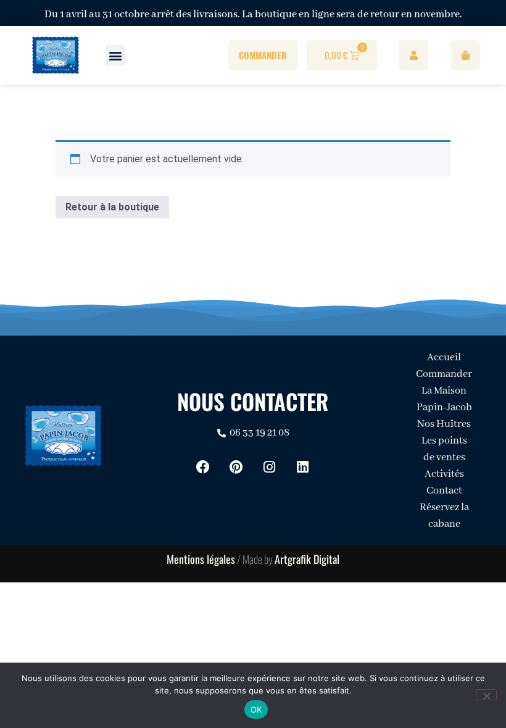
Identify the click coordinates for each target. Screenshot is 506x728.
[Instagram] (269, 467)
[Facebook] (203, 467)
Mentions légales (201, 559)
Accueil (444, 357)
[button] (115, 55)
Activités (444, 474)
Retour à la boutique (112, 207)
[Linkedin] (303, 467)
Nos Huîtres (444, 424)
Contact (444, 490)
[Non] (486, 694)
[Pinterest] (236, 467)
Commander (444, 374)
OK (256, 709)
